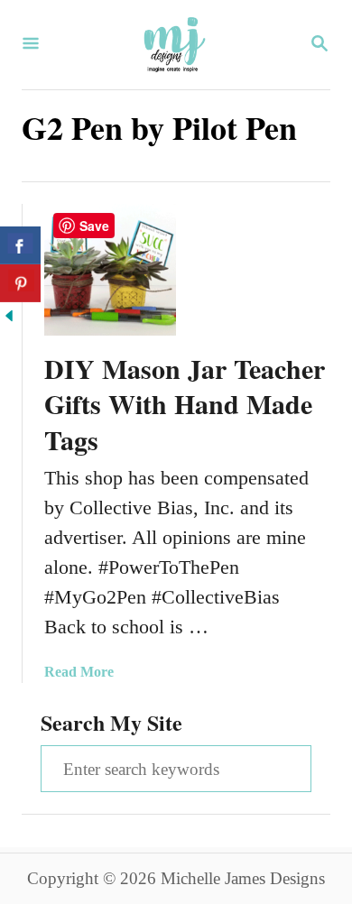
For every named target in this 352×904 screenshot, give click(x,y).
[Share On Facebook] (20, 245)
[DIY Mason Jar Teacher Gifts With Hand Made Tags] (110, 270)
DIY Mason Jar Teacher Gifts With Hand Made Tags (184, 404)
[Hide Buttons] (9, 318)
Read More (79, 671)
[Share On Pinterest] (20, 283)
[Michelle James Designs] (174, 44)
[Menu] (30, 45)
